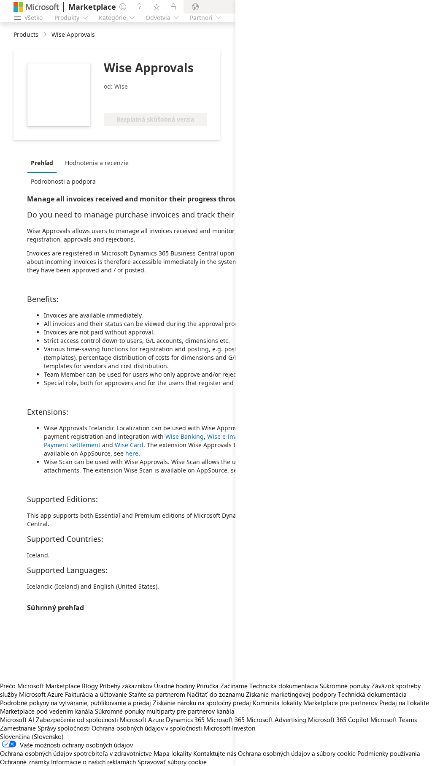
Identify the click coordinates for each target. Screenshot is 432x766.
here (131, 453)
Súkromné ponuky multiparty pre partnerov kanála (165, 711)
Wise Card (129, 445)
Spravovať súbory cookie (172, 762)
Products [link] (26, 34)
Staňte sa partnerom (157, 694)
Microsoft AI (17, 719)
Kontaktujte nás (214, 753)
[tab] (44, 162)
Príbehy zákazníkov (126, 686)
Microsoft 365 (225, 719)
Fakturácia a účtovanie (96, 694)
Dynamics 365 (185, 719)
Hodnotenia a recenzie (97, 163)
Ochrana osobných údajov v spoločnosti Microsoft (161, 728)
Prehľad (42, 163)
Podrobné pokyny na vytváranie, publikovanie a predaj (75, 702)
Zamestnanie (18, 728)
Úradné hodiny (174, 686)
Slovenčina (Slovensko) (32, 736)
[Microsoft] (36, 7)
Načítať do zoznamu (215, 694)
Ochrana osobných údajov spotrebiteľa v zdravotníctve (76, 753)
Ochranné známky (24, 762)
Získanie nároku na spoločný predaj (202, 702)
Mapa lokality (173, 753)
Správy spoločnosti (64, 728)
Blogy (90, 686)
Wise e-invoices (229, 436)
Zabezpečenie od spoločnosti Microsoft (91, 719)
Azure (156, 719)
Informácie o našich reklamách (93, 762)
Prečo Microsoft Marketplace (40, 686)
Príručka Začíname (222, 686)
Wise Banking (184, 436)
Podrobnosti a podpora (63, 181)
